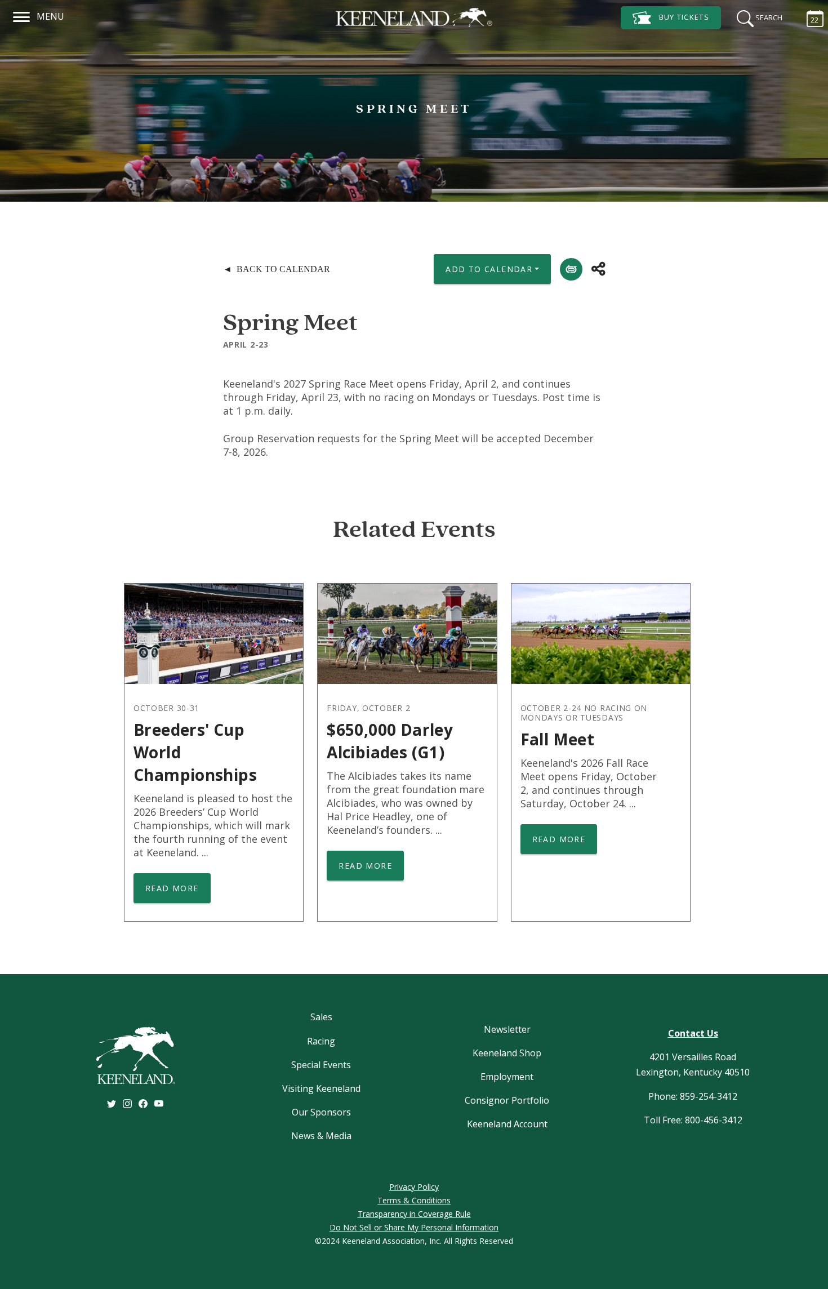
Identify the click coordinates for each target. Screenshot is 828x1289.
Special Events (321, 1065)
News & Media (321, 1136)
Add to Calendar (489, 269)
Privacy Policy (414, 1186)
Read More (172, 888)
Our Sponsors (321, 1112)
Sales (321, 1017)
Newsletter (507, 1029)
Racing (321, 1041)
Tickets (684, 17)
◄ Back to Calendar (276, 269)
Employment (506, 1076)
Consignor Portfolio (507, 1100)
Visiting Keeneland (321, 1088)
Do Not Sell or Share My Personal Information (414, 1227)
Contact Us (693, 1033)
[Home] (414, 17)
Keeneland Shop (507, 1053)
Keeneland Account (507, 1124)
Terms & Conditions (414, 1200)
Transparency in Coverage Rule (414, 1213)
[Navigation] (22, 15)
